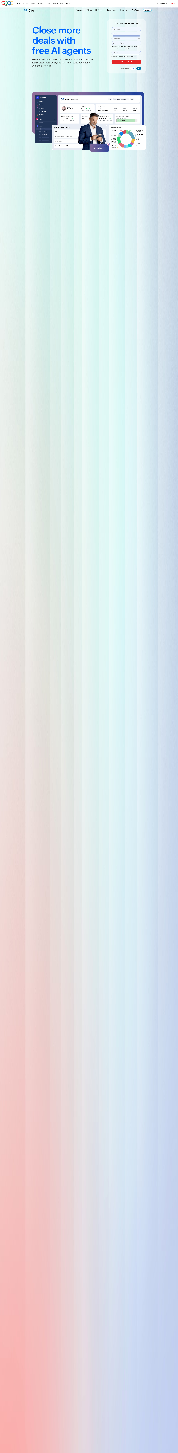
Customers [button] (111, 10)
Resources (123, 10)
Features (79, 10)
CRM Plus (26, 3)
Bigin (18, 3)
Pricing (89, 10)
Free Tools (135, 10)
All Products (64, 3)
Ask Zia (146, 10)
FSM (49, 3)
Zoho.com (7, 3)
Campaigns (41, 3)
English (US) (163, 3)
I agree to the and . (124, 56)
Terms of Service (123, 56)
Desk (33, 3)
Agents (55, 3)
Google (132, 68)
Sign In (173, 3)
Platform (98, 10)
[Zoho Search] (153, 3)
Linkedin (138, 68)
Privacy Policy (132, 56)
